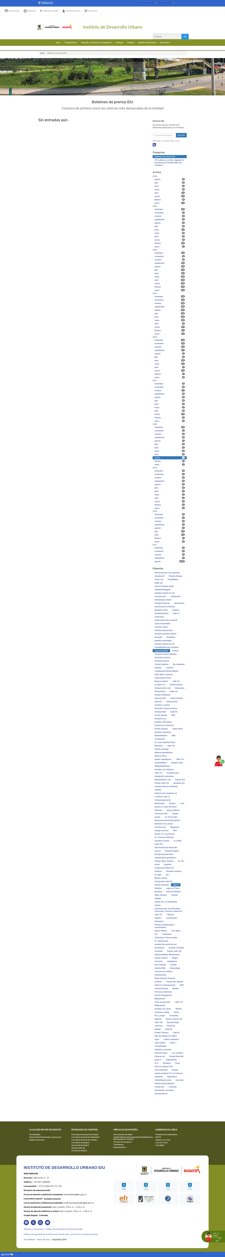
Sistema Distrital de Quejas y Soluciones (45, 1137)
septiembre (169, 219)
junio (169, 186)
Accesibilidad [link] (29, 1239)
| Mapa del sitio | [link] (43, 1239)
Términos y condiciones (34, 1229)
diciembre (169, 209)
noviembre (169, 213)
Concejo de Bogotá (79, 1150)
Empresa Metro (119, 1147)
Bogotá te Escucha (36, 1140)
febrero (169, 199)
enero (169, 203)
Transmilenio (118, 1144)
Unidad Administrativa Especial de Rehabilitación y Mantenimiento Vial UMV (133, 1138)
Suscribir (181, 135)
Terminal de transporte (122, 1142)
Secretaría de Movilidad (122, 1134)
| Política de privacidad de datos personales (63, 1229)
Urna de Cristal (161, 1143)
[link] (26, 1222)
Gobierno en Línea (162, 1140)
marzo (169, 196)
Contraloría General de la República (85, 1137)
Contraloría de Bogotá (80, 1143)
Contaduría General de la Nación (84, 1140)
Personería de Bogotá (80, 1145)
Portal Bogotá (34, 1134)
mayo (169, 189)
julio (169, 183)
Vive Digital (159, 1145)
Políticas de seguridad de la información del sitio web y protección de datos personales (61, 1234)
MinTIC (158, 1137)
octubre (169, 216)
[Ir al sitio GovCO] (5, 1254)
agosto (169, 179)
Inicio (42, 53)
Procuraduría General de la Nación (85, 1134)
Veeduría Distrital (78, 1148)
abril (169, 193)
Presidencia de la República (166, 1134)
